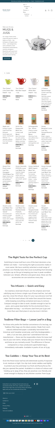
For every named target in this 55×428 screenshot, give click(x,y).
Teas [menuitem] (24, 4)
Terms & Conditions (8, 410)
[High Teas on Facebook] (34, 384)
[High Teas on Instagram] (37, 384)
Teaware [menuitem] (25, 10)
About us (5, 398)
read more (7, 58)
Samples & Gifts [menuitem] (27, 7)
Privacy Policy (21, 387)
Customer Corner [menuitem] (26, 15)
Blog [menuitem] (24, 12)
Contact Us (5, 400)
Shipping (5, 408)
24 (29, 240)
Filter (8, 73)
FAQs (4, 403)
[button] (6, 96)
